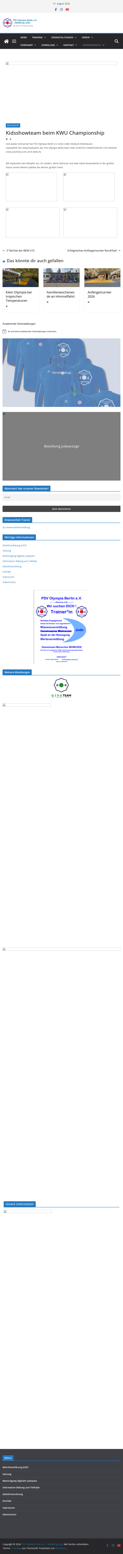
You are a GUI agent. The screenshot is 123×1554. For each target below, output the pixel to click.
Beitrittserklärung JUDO (15, 545)
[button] (44, 37)
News (23, 37)
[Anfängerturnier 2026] (102, 270)
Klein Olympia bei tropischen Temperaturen (19, 296)
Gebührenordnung (12, 566)
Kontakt (68, 45)
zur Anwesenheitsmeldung (16, 527)
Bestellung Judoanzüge (61, 446)
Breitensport (13, 125)
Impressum (8, 576)
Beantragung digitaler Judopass (19, 555)
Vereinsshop (61, 372)
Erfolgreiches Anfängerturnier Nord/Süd (92, 250)
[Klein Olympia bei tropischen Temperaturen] (21, 270)
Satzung (7, 550)
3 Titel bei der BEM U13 (20, 250)
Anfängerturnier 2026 (99, 294)
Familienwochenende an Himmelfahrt (61, 294)
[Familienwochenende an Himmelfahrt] (61, 270)
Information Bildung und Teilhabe (20, 561)
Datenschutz (9, 582)
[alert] (61, 331)
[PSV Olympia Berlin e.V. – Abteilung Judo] (6, 41)
